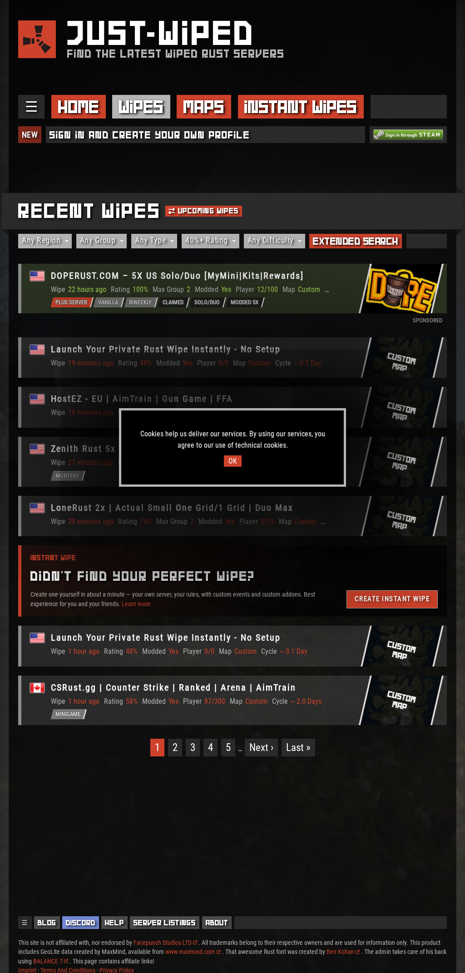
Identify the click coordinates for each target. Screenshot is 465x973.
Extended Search (355, 241)
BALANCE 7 (48, 961)
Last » (298, 747)
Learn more (136, 604)
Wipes (141, 107)
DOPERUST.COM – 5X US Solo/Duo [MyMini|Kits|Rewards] (177, 275)
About (217, 922)
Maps (203, 107)
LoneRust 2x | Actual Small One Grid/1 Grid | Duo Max (172, 507)
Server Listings (165, 922)
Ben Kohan (340, 951)
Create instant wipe (392, 599)
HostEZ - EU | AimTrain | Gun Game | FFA (142, 398)
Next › (261, 747)
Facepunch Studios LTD (163, 942)
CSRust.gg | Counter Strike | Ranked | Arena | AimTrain (173, 687)
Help (114, 922)
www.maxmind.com (190, 951)
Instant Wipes (300, 107)
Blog (47, 922)
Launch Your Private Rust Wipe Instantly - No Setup (166, 349)
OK (232, 461)
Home (78, 107)
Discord (80, 922)
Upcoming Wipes (207, 210)
